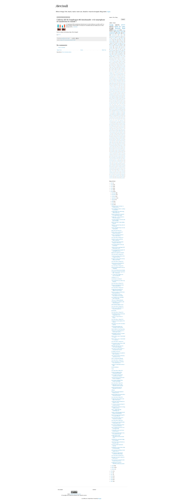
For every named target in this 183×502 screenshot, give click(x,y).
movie (123, 45)
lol (113, 128)
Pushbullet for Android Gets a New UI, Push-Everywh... (118, 448)
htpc (120, 117)
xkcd (124, 69)
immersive (111, 120)
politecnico (113, 37)
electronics (120, 50)
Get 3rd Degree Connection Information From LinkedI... (117, 295)
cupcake (117, 93)
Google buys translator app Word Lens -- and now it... (118, 272)
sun (123, 162)
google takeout (114, 114)
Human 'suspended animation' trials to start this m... (118, 235)
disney (119, 98)
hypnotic (123, 117)
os (124, 138)
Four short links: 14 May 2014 (117, 319)
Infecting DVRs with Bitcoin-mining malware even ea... (118, 407)
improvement (121, 120)
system (122, 163)
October (113, 196)
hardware (122, 51)
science (120, 152)
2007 (112, 481)
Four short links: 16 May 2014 (117, 306)
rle (124, 150)
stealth (110, 162)
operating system (121, 66)
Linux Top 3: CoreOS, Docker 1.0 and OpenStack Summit (118, 349)
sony (123, 159)
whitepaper (111, 176)
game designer (112, 109)
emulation (118, 102)
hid (123, 116)
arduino (110, 39)
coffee (123, 87)
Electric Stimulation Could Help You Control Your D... (118, 362)
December (114, 193)
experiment (123, 43)
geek (123, 109)
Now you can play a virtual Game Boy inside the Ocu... (118, 293)
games (123, 44)
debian (115, 96)
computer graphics (112, 90)
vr (123, 42)
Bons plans (118, 37)
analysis (122, 75)
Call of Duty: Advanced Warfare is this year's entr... (118, 443)
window (123, 176)
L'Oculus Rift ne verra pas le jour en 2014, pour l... (118, 431)
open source (116, 66)
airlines (124, 74)
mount (123, 132)
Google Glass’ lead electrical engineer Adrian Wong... (117, 290)
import (116, 120)
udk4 (116, 169)
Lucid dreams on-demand (117, 278)
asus (124, 57)
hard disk (117, 116)
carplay (123, 84)
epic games (111, 103)
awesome (111, 80)
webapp (123, 175)
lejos (116, 126)
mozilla (114, 133)
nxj (110, 135)
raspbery (115, 146)
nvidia (124, 134)
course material (112, 92)
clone (123, 86)
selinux (118, 153)
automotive (123, 79)
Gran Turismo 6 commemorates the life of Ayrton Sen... (118, 460)
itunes (116, 122)
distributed (122, 98)
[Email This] (72, 38)
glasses (123, 110)
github (119, 36)
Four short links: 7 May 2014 (117, 383)
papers (115, 139)
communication (116, 60)
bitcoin (116, 81)
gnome (110, 111)
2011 (112, 474)
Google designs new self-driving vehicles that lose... (118, 212)
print (117, 144)
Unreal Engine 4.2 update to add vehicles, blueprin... (118, 302)
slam (111, 156)
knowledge (123, 123)
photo (121, 140)
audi (113, 79)
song (114, 68)
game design (123, 108)
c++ (118, 84)
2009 (112, 477)
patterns (115, 140)
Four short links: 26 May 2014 (117, 237)
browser (118, 43)
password (110, 140)
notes (121, 134)
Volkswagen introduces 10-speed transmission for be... (118, 334)
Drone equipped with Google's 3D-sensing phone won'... (118, 250)
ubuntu (123, 55)
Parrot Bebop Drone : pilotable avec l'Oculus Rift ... (118, 298)
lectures (110, 126)
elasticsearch (122, 62)
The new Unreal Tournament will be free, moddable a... (118, 378)
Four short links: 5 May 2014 (117, 420)
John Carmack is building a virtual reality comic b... (118, 451)
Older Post (104, 50)
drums (111, 62)
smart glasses (119, 156)
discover (115, 98)
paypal (118, 140)
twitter (110, 169)
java (114, 39)
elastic (118, 62)
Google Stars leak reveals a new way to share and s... (118, 399)
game (118, 63)
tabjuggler (114, 164)
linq (110, 127)
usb (114, 170)
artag (120, 78)
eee (115, 50)
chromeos (117, 85)
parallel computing (121, 139)
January (113, 469)
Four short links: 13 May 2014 (117, 341)
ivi (118, 122)
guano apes (119, 115)
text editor (122, 165)
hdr (121, 116)
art (117, 57)
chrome (123, 48)
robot (116, 67)
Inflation (113, 390)
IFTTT (59, 34)
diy (124, 61)
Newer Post (59, 50)
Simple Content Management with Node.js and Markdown (118, 413)
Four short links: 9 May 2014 (117, 370)
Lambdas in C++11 (115, 277)
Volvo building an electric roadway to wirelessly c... (118, 209)
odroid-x (119, 135)
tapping (124, 164)
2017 (112, 186)
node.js (122, 39)
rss (109, 152)
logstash (110, 128)
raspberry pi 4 (122, 145)
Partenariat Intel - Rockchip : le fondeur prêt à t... (117, 207)
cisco (110, 86)
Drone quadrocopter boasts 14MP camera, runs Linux (118, 344)
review (118, 150)
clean (113, 86)
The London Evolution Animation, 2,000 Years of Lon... (118, 356)
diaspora (111, 98)
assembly (120, 57)
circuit (118, 49)
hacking (113, 116)
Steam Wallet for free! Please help (118, 329)
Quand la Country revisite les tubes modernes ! (117, 240)
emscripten (114, 102)
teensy (111, 165)
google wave (120, 114)
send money (122, 153)
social (121, 157)
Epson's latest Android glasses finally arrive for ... (117, 392)
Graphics (122, 38)
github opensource (118, 110)
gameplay (117, 109)
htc (118, 117)
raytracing (119, 146)
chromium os (122, 85)
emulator (122, 102)
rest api (111, 150)
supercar (110, 163)
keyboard (115, 123)
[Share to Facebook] (76, 38)
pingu (114, 141)
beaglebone (120, 80)
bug (116, 84)
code (120, 87)
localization (122, 127)
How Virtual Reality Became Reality (118, 270)
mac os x (122, 128)
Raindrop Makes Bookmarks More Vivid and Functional (118, 395)
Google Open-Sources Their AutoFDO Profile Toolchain (117, 385)
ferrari (115, 63)
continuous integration (113, 61)
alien (116, 75)
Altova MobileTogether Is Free (117, 304)
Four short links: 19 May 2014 (117, 287)
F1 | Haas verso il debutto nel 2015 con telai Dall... (117, 275)
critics (117, 92)
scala (117, 152)
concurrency (119, 90)
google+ (124, 114)
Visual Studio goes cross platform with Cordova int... (118, 354)
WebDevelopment (112, 36)
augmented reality (117, 79)
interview (122, 121)
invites (110, 122)
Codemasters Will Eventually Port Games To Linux (118, 402)
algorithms (112, 75)
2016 (112, 188)
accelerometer (111, 74)
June (113, 203)
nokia (118, 134)
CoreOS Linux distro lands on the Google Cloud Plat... (118, 257)
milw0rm (123, 129)
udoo (124, 68)
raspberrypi (111, 146)
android (118, 33)
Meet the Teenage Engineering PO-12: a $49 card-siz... (118, 416)
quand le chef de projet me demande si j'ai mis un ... (117, 388)
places (118, 141)
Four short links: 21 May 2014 (117, 265)
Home (81, 50)
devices (124, 97)
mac (119, 128)
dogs (121, 99)
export (110, 104)
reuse (115, 150)
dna (110, 99)
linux (113, 31)
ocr (113, 135)
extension (115, 104)
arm (115, 48)
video (114, 69)
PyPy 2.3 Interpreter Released (117, 358)
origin (108, 11)
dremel (124, 99)
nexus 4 (111, 66)
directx (122, 61)
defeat (121, 96)
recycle (111, 147)
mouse (110, 133)
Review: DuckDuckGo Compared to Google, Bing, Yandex (118, 215)
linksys (123, 126)
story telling (119, 162)
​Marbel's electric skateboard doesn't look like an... (117, 233)
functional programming (116, 108)
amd (119, 75)
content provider (115, 91)
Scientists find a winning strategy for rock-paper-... (118, 440)
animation (113, 43)
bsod (111, 84)
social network (123, 67)
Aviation (113, 57)
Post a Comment (61, 47)
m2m (116, 128)
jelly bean (110, 123)
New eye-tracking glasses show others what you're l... (118, 286)
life (119, 39)
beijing (124, 80)
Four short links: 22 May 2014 (117, 261)
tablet (118, 164)
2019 (112, 183)
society (111, 68)
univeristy (120, 169)
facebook (112, 44)
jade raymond (122, 122)
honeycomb (115, 117)
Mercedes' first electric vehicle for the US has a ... (118, 458)
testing (119, 165)
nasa (119, 133)
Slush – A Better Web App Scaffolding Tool (116, 410)
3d (109, 43)
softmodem (115, 158)
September (114, 198)
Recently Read (67, 40)
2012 (112, 472)
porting (118, 54)
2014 (112, 191)
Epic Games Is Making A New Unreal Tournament (117, 381)
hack (110, 116)
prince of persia (112, 144)
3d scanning (116, 56)
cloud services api (112, 87)
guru (124, 63)
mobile (119, 45)
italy (113, 122)
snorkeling (112, 157)
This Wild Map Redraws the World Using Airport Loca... (118, 314)
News (123, 37)
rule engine (113, 152)
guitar (123, 115)
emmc (110, 102)
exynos (120, 104)
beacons (116, 80)
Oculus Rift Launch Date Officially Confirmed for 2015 (118, 423)
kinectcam (119, 123)
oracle (122, 138)
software (119, 158)
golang (118, 51)
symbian (114, 163)
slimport (114, 156)
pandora (112, 139)
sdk (118, 67)
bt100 (114, 84)
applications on (115, 78)
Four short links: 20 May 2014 (117, 283)
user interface (121, 170)
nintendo (114, 134)
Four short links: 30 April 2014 (117, 455)
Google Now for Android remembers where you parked (118, 463)
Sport (124, 33)
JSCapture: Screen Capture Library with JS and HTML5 (118, 259)
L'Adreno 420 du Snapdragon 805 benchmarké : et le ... (118, 248)
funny (114, 51)
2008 (112, 479)
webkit (112, 56)
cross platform (122, 92)
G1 (123, 72)
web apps (110, 175)
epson (115, 103)
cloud (123, 49)
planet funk (122, 141)
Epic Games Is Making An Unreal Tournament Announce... (118, 425)
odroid (116, 135)
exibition (122, 103)
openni (115, 138)
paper (110, 54)
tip (114, 168)
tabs (121, 164)
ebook (115, 62)
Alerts (124, 36)
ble (123, 81)
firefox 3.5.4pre (122, 105)
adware (120, 74)
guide (121, 63)
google (119, 32)
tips (117, 168)
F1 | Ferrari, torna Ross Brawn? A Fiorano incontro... (118, 405)
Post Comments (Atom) (66, 52)
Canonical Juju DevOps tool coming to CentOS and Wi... (117, 327)
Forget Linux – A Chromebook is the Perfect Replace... (118, 217)
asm (123, 78)
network (110, 134)
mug (117, 133)
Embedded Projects (119, 31)
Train (113, 368)
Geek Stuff (116, 30)
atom (110, 79)
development (120, 97)
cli (120, 86)
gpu (115, 115)
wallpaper (122, 174)
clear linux (117, 86)
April (113, 465)
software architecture (113, 55)
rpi (121, 151)
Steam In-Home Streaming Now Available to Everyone (118, 264)
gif (113, 110)
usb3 (117, 170)
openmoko (111, 138)
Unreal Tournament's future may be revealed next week (118, 433)
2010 (112, 476)
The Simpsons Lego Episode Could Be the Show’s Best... (117, 453)
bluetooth (119, 48)
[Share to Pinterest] (78, 38)
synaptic (118, 163)
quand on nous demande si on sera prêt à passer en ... (118, 308)
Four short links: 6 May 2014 (117, 397)
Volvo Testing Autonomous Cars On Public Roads (118, 428)
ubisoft (114, 169)
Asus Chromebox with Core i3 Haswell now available (117, 418)
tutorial (121, 68)
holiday (110, 117)
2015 (112, 189)
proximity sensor (121, 144)
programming (112, 32)
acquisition (116, 74)
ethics (119, 103)
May (113, 204)
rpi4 (123, 151)
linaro (119, 126)
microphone (119, 129)
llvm (118, 127)
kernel (115, 45)
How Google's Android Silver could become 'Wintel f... (117, 375)
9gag (115, 72)
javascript (111, 45)
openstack (118, 138)
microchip (114, 129)
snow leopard (117, 157)
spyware (117, 68)
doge (118, 99)
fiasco (117, 105)
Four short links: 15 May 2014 (117, 312)
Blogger (99, 498)
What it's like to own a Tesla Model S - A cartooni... (118, 339)
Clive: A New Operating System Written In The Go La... (117, 242)
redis (114, 147)
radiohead (114, 145)
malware (110, 129)
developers (111, 50)
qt (109, 67)
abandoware (122, 73)
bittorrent (120, 81)
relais (117, 147)
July (112, 201)
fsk (110, 108)
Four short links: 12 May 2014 (117, 360)
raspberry (112, 67)
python (122, 54)
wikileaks (121, 69)
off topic (123, 135)
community (122, 60)
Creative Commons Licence (75, 494)
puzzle (110, 145)
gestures (110, 110)
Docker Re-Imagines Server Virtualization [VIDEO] (117, 373)
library (116, 42)
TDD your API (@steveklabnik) (117, 300)
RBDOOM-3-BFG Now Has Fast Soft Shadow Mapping (117, 346)
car (120, 84)
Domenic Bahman (115, 367)
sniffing (124, 156)
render (124, 147)
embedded (111, 42)
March (113, 467)
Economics (119, 72)
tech (120, 55)
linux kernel (114, 127)
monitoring (119, 132)
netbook (123, 133)
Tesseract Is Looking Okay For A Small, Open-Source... (118, 331)
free (111, 51)
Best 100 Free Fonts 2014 (116, 230)
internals (110, 121)
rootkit (115, 151)
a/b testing (116, 73)
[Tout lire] (75, 26)
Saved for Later (72, 40)
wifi (114, 176)
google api (114, 111)
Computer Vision (116, 38)
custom (121, 93)
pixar (114, 54)
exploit (110, 63)
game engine (117, 44)
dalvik (124, 93)
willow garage (118, 176)
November (114, 194)
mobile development (112, 132)
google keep (120, 111)
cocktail (117, 87)
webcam (117, 69)
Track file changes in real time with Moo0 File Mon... (118, 220)
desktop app (115, 97)
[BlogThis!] (74, 38)
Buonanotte (114, 310)
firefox (124, 50)
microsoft (120, 42)
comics (123, 30)
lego (113, 126)
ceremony (113, 85)
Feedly (61, 40)
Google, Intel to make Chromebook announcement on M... (118, 436)
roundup (118, 151)
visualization (112, 174)
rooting (111, 151)
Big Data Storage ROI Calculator (118, 252)
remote (121, 147)
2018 (112, 184)
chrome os (113, 49)
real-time (123, 146)
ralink (118, 145)
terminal (115, 165)
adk (115, 57)
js (116, 39)
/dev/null (62, 6)
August (113, 199)
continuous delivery (122, 91)
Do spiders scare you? (116, 351)
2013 (112, 471)
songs (120, 159)
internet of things (117, 121)
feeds (115, 105)
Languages (111, 73)
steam (114, 162)
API (109, 57)
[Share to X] (75, 38)
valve (111, 69)
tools (120, 168)
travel (123, 168)
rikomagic (121, 150)
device (119, 61)
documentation (114, 99)
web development (117, 175)
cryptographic (111, 93)
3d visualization (121, 56)
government (112, 115)
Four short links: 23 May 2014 (117, 254)
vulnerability (118, 174)
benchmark (112, 81)
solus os (116, 159)
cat (109, 85)
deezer (118, 96)
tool (110, 38)
